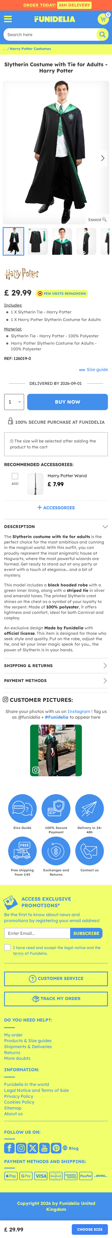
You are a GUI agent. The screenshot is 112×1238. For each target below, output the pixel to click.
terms (18, 953)
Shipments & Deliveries (28, 1046)
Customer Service (59, 978)
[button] (103, 159)
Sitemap (12, 1108)
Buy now (67, 402)
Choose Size (89, 1229)
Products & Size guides (28, 1040)
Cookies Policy (19, 1102)
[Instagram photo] (56, 751)
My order (13, 1035)
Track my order (59, 998)
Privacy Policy (18, 1096)
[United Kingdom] (9, 1149)
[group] (13, 241)
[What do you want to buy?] (8, 19)
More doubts (17, 1058)
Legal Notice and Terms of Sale (36, 1090)
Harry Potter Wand (67, 475)
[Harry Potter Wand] (35, 484)
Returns (12, 1052)
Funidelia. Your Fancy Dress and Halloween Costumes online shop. (55, 19)
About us (13, 1113)
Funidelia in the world (26, 1084)
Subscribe (86, 933)
